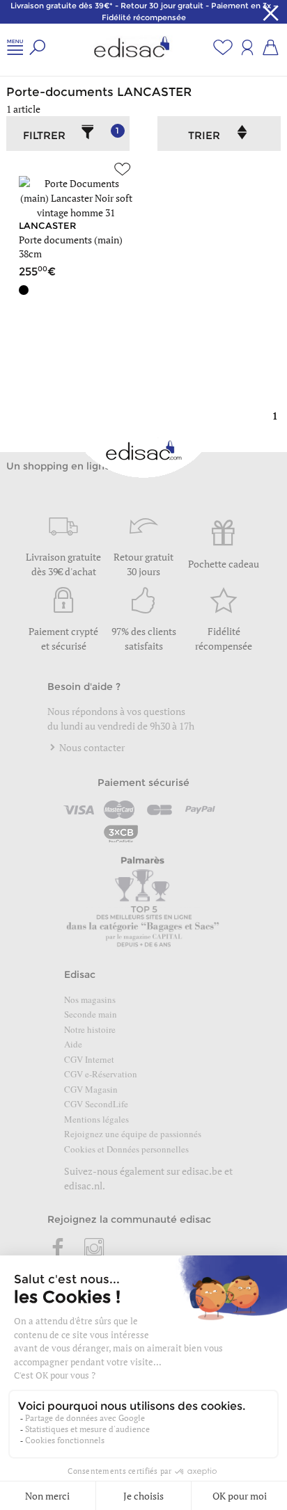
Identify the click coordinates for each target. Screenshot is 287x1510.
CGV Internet (89, 1059)
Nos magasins (90, 999)
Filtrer (71, 133)
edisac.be (202, 1171)
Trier (204, 135)
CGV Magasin (91, 1089)
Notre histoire (90, 1029)
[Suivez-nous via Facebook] (58, 1249)
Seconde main (90, 1014)
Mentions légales (96, 1119)
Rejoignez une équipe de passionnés (132, 1133)
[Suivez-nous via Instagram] (94, 1249)
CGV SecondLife (96, 1104)
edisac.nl (83, 1185)
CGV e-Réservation (100, 1074)
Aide (73, 1044)
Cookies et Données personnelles (126, 1149)
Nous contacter (91, 747)
